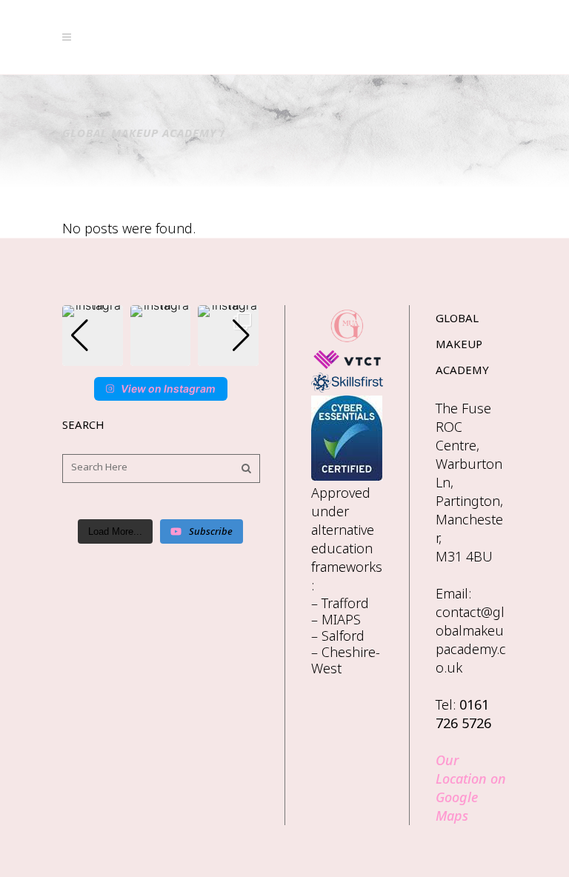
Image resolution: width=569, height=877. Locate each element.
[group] (92, 335)
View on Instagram (168, 388)
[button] (161, 356)
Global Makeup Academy (139, 132)
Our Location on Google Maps (471, 787)
